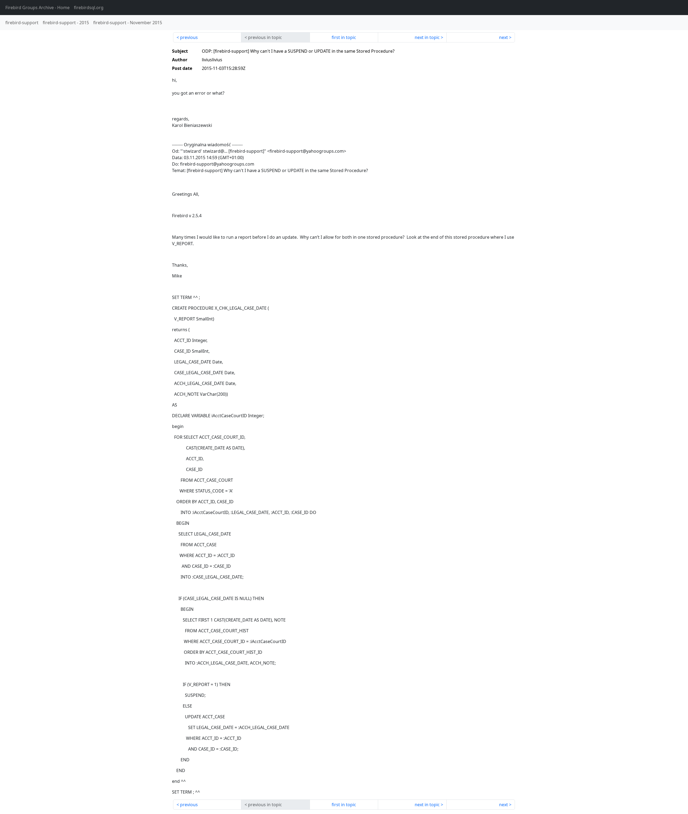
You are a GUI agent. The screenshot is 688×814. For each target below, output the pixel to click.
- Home (37, 7)
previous (189, 37)
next (503, 37)
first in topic (344, 37)
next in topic (427, 37)
